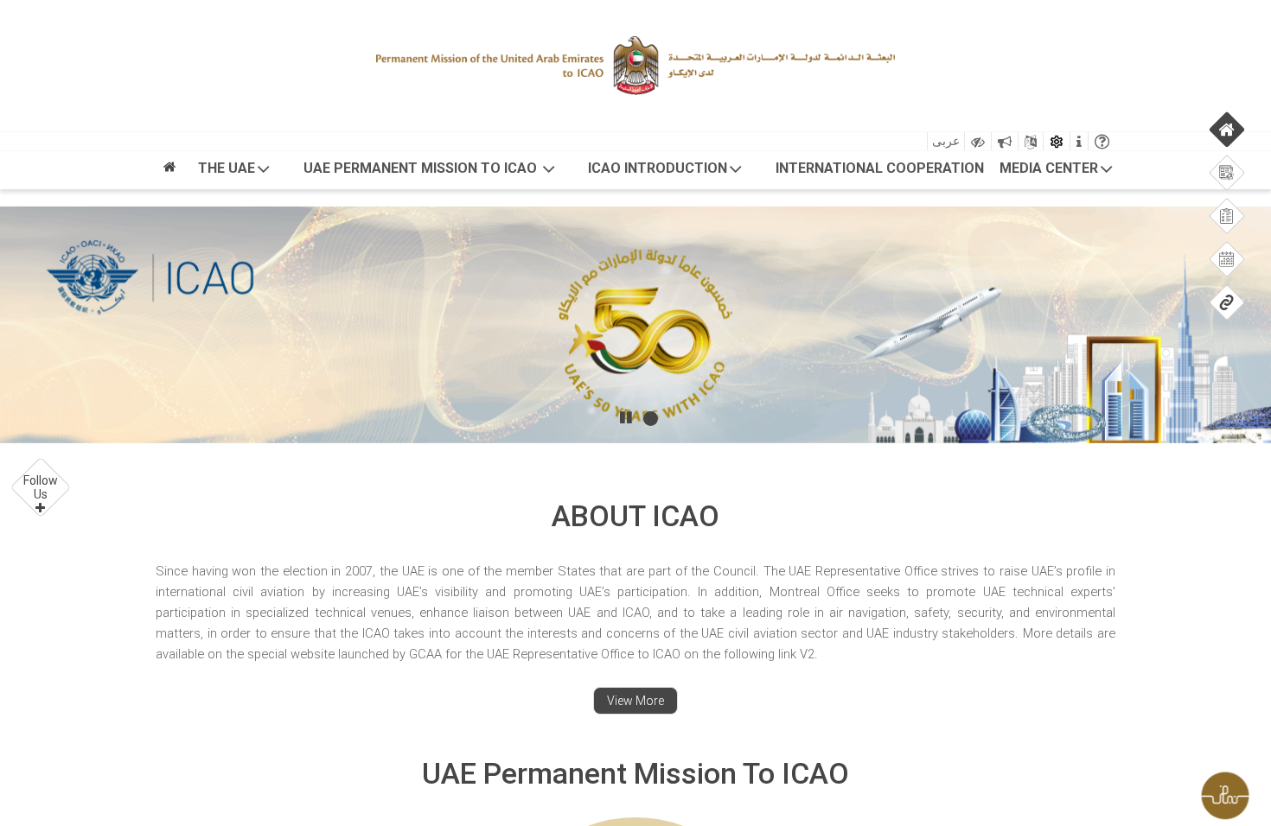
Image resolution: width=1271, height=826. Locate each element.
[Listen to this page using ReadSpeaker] (1004, 141)
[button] (41, 487)
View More (635, 701)
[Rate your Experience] (1232, 791)
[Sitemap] (1030, 141)
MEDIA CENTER (1049, 168)
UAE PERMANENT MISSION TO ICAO (421, 168)
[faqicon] (1102, 141)
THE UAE (226, 168)
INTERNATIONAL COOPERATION (880, 168)
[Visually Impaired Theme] (978, 141)
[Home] (169, 171)
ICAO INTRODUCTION (657, 168)
